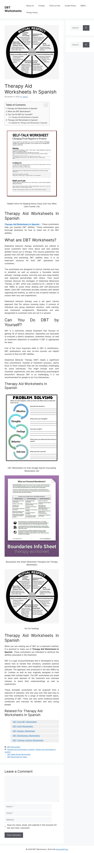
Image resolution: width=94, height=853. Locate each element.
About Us (30, 6)
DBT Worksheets (13, 9)
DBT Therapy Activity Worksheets (28, 740)
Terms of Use (54, 6)
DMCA (83, 6)
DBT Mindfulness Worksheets (26, 736)
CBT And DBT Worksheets (25, 722)
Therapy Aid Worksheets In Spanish (22, 108)
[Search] (86, 28)
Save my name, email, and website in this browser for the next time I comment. (32, 826)
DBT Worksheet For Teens (17, 757)
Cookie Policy (70, 6)
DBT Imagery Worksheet (24, 731)
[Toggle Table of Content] (44, 105)
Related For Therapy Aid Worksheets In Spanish (29, 123)
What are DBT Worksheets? (19, 111)
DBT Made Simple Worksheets (19, 754)
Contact (41, 6)
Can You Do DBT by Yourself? (20, 114)
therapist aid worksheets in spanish (21, 749)
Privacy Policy (32, 12)
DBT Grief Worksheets (23, 726)
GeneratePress (62, 849)
